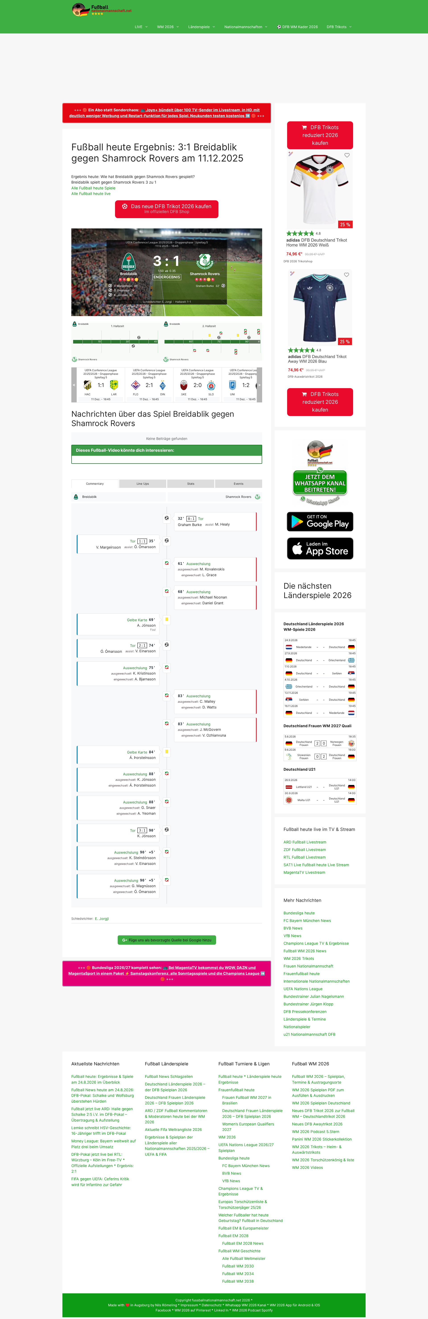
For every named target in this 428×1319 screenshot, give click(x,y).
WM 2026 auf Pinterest (193, 1310)
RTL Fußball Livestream (305, 857)
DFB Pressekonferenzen (305, 1011)
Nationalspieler (297, 1027)
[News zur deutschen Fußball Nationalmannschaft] (101, 10)
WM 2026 (165, 27)
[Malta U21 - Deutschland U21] (320, 797)
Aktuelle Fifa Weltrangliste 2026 (173, 1129)
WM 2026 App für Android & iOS (295, 1305)
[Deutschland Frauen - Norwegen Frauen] (320, 741)
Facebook (163, 1310)
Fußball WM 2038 (238, 1281)
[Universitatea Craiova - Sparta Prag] (197, 385)
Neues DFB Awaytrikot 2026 (317, 1124)
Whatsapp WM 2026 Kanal (245, 1305)
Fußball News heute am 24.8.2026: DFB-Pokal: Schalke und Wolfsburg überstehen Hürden (102, 1096)
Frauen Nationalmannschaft (308, 966)
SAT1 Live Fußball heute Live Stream (316, 865)
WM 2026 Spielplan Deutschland (321, 1103)
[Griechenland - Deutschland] (320, 684)
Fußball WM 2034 (238, 1273)
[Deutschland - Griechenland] (320, 658)
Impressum (189, 1305)
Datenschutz (212, 1305)
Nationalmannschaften (243, 27)
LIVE (138, 27)
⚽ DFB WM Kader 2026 (297, 27)
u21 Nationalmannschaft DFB (309, 1034)
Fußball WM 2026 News (305, 951)
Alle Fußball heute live (91, 193)
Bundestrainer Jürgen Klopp (308, 1004)
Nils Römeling (166, 1305)
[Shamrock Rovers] (205, 266)
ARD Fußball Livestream (305, 842)
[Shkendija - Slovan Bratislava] (149, 385)
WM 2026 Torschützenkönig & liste (323, 1160)
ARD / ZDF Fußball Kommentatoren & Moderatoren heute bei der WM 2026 (176, 1116)
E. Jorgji (102, 918)
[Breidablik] (129, 266)
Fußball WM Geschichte (239, 1251)
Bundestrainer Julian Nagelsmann (314, 996)
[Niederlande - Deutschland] (320, 644)
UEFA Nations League (303, 989)
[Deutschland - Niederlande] (320, 710)
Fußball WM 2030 (238, 1266)
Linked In (221, 1310)
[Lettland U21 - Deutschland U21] (320, 784)
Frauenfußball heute (302, 973)
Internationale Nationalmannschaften (317, 981)
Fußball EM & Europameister (243, 1228)
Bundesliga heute (299, 913)
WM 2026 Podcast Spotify (252, 1310)
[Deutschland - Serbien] (320, 671)
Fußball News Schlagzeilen (169, 1076)
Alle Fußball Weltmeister (243, 1258)
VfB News (292, 936)
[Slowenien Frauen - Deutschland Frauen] (320, 754)
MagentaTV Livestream (304, 872)
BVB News (293, 928)
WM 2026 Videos (307, 1167)
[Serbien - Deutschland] (320, 697)
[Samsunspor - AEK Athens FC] (246, 385)
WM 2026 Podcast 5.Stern (315, 1131)
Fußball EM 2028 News (242, 1243)
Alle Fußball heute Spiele (93, 188)
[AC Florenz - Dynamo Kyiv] (101, 385)
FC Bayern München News (307, 920)
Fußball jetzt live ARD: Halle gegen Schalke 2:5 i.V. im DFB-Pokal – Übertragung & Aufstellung (102, 1114)
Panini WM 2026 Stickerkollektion (322, 1139)
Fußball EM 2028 (233, 1236)
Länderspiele (199, 27)
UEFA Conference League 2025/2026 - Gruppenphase (159, 242)
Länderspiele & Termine (305, 1019)
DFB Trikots (336, 27)
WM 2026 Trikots (299, 958)
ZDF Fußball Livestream (305, 849)
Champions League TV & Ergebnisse (316, 943)
